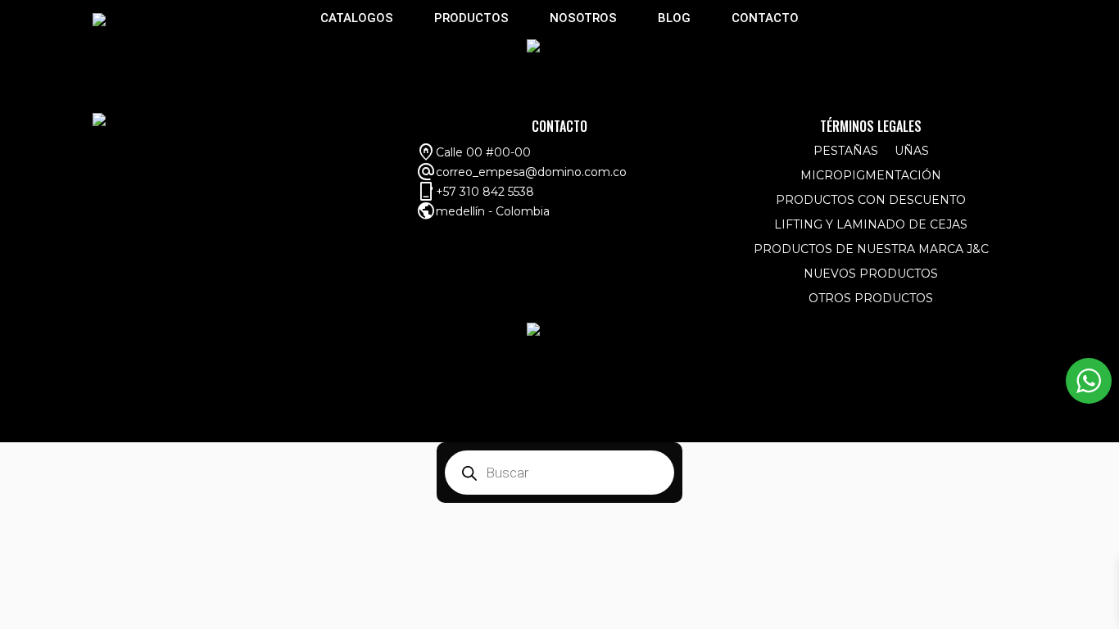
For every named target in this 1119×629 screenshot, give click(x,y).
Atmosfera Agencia (959, 427)
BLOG (674, 18)
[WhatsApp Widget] (1089, 381)
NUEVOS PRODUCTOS (871, 273)
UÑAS (912, 150)
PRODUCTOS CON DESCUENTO (871, 199)
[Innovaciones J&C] (99, 18)
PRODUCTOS (471, 18)
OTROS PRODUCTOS (871, 298)
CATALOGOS (356, 18)
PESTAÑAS (845, 150)
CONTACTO (765, 18)
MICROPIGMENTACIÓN (870, 175)
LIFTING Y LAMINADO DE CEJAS (870, 224)
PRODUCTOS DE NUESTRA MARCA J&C (871, 249)
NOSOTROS (583, 18)
